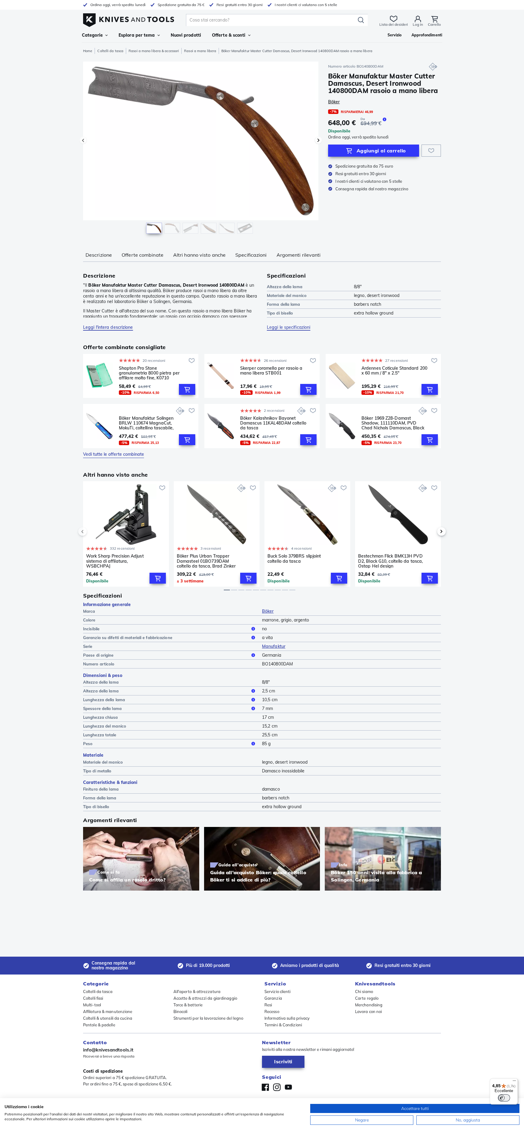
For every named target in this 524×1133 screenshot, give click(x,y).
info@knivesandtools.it (108, 1050)
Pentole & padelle (99, 1024)
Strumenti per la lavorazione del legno (208, 1018)
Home (87, 51)
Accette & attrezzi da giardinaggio (205, 998)
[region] (200, 149)
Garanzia (273, 998)
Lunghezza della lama (104, 699)
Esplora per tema (137, 35)
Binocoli (180, 1011)
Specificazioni (251, 255)
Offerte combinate (142, 255)
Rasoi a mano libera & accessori (154, 51)
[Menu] (514, 1082)
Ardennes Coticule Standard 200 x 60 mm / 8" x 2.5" (394, 371)
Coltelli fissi (93, 998)
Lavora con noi (368, 1011)
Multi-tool (92, 1004)
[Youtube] (288, 1087)
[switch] (504, 1097)
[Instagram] (277, 1087)
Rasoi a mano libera (200, 51)
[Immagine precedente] (83, 140)
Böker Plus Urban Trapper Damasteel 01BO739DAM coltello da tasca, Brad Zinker (206, 561)
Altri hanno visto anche (199, 255)
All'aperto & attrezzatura (197, 991)
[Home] (128, 18)
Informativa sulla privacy (287, 1018)
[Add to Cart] (187, 389)
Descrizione (99, 255)
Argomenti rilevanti (299, 255)
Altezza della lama (101, 690)
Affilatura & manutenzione (108, 1011)
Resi (268, 1004)
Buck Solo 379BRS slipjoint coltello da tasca (294, 559)
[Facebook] (265, 1087)
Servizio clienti (277, 991)
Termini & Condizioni (283, 1024)
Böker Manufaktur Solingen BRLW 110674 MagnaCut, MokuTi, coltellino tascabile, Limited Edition (146, 423)
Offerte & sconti (229, 35)
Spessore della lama (102, 708)
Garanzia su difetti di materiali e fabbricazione (127, 637)
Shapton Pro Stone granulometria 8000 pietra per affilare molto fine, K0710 (149, 373)
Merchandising (368, 1004)
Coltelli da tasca (110, 51)
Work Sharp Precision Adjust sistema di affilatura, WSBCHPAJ (115, 561)
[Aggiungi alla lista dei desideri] (431, 151)
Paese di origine (98, 655)
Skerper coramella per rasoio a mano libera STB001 (271, 371)
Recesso (271, 1011)
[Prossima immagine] (318, 140)
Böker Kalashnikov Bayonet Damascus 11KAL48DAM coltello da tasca (273, 423)
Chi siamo (364, 991)
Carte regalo (366, 998)
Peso (87, 743)
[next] (431, 531)
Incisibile (91, 628)
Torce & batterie (188, 1004)
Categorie (92, 35)
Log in (418, 24)
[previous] (92, 531)
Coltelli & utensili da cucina (107, 1018)
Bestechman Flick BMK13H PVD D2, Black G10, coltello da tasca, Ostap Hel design (390, 561)
